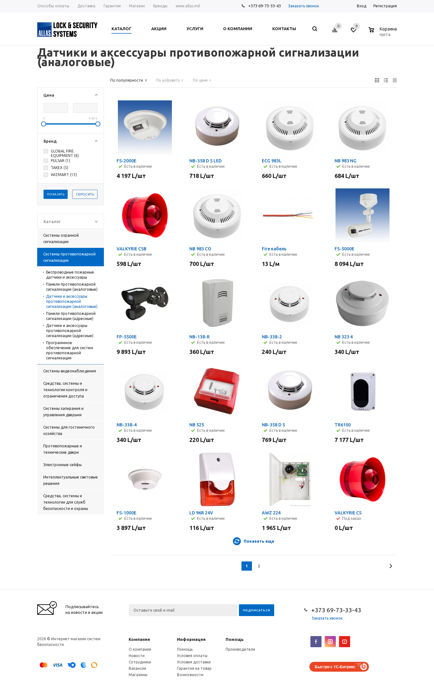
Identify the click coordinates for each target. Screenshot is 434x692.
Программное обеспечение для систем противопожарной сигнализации (69, 350)
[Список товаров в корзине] (383, 33)
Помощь (235, 639)
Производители (240, 649)
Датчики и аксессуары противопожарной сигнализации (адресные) (69, 330)
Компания (139, 639)
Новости (137, 656)
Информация (191, 639)
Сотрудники (140, 662)
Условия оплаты (192, 656)
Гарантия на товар (194, 668)
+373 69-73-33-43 (264, 5)
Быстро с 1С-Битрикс (335, 666)
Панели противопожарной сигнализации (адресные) (71, 316)
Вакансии (137, 668)
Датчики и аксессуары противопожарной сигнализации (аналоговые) (72, 301)
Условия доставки (194, 662)
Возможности (190, 675)
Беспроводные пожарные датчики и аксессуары (70, 274)
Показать (55, 194)
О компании (140, 649)
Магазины (138, 675)
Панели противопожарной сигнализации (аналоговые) (72, 286)
